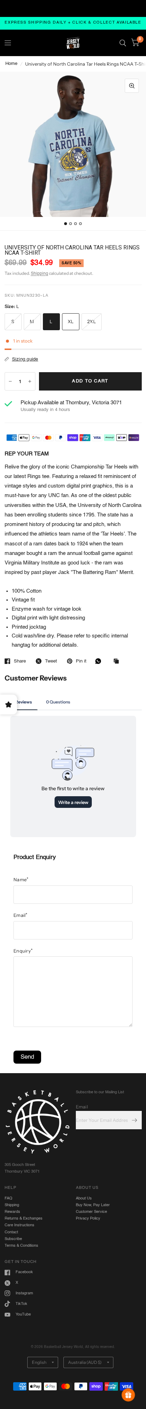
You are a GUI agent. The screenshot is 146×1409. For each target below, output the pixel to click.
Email (20, 915)
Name (20, 879)
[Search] (123, 43)
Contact (11, 1232)
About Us (84, 1198)
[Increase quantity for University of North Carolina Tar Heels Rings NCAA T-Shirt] (29, 381)
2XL (91, 321)
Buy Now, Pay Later (93, 1205)
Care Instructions (19, 1225)
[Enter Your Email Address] (135, 1120)
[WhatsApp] (100, 661)
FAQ (8, 1198)
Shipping (39, 274)
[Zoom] (132, 86)
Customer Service (91, 1212)
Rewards (12, 1212)
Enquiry (23, 951)
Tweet (51, 661)
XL (71, 321)
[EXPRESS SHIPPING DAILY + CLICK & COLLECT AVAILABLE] (73, 23)
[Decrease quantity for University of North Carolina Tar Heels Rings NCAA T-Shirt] (10, 381)
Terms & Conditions (21, 1246)
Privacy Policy (88, 1218)
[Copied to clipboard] (118, 661)
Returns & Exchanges (24, 1218)
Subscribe (13, 1239)
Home (11, 63)
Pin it (81, 661)
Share (20, 661)
